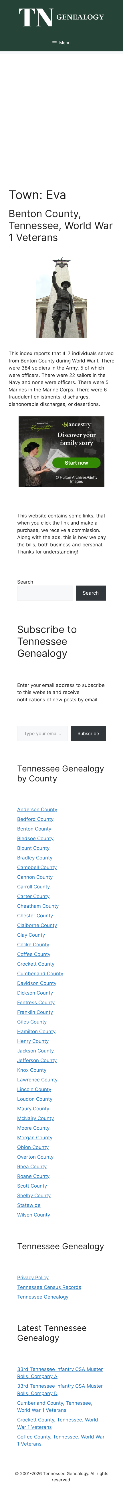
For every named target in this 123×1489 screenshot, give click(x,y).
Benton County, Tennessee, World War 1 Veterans (61, 225)
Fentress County (36, 1002)
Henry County (33, 1041)
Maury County (33, 1108)
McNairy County (35, 1118)
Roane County (33, 1176)
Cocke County (33, 944)
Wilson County (33, 1215)
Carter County (33, 896)
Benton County (34, 829)
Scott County (32, 1186)
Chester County (35, 915)
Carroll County (33, 887)
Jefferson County (37, 1060)
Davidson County (36, 983)
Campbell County (37, 867)
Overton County (35, 1157)
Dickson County (35, 993)
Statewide (29, 1205)
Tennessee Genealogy (42, 1297)
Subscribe (88, 733)
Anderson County (37, 809)
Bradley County (34, 858)
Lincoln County (34, 1089)
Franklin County (35, 1012)
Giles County (32, 1022)
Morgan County (34, 1137)
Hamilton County (36, 1031)
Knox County (31, 1070)
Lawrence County (37, 1080)
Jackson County (35, 1051)
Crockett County (35, 964)
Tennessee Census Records (49, 1287)
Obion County (33, 1147)
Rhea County (32, 1166)
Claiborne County (37, 925)
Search (25, 582)
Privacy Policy (33, 1277)
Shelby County (34, 1195)
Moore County (33, 1128)
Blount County (33, 848)
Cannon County (35, 877)
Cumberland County (40, 973)
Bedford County (35, 819)
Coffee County (33, 954)
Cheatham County (38, 906)
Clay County (31, 935)
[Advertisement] (61, 115)
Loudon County (34, 1099)
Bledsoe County (35, 838)
